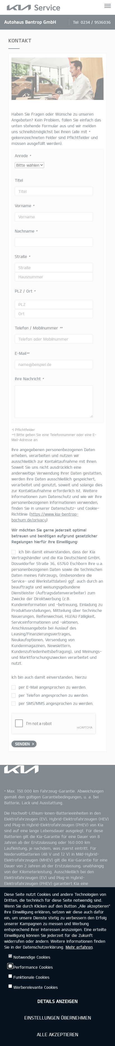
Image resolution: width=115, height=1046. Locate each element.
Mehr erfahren (79, 947)
